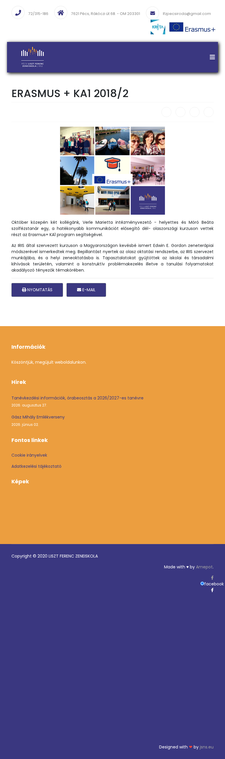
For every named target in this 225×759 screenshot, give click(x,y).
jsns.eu (207, 747)
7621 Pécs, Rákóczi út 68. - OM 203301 (105, 13)
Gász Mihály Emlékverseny (38, 420)
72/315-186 (38, 13)
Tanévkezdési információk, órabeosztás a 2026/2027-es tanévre (77, 401)
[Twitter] (180, 112)
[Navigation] (212, 57)
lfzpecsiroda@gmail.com (187, 13)
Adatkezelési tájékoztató (36, 466)
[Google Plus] (195, 112)
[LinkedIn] (209, 112)
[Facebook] (166, 112)
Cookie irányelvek (29, 455)
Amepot (204, 567)
